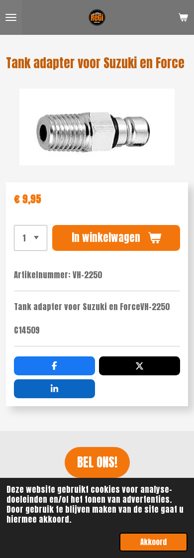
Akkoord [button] (153, 542)
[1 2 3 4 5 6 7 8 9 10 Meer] (30, 238)
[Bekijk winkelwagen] (183, 17)
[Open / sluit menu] (11, 17)
